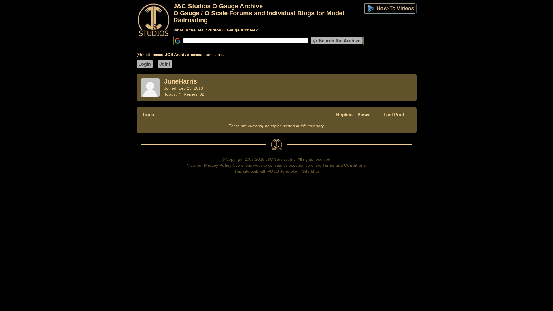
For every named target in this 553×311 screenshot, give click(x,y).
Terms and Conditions (344, 165)
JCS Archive (177, 54)
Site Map (310, 171)
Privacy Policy (218, 165)
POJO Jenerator (283, 171)
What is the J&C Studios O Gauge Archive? (215, 30)
